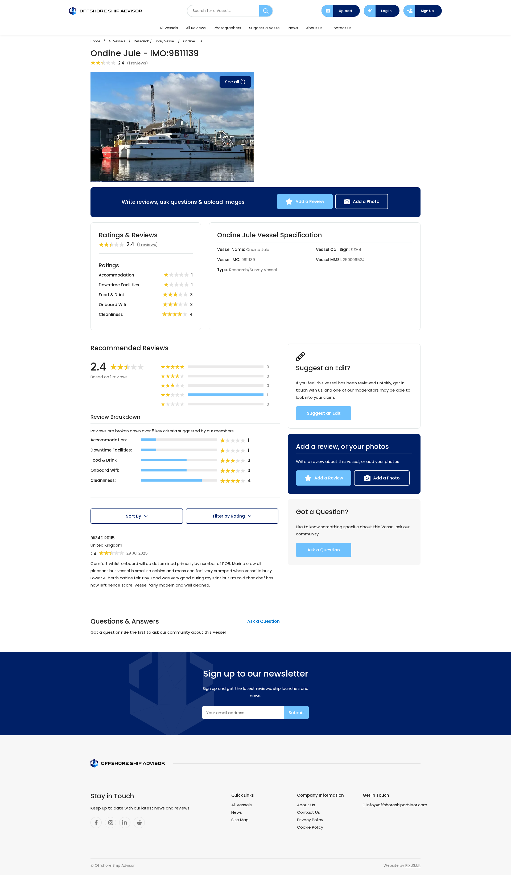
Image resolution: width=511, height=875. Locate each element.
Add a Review (309, 201)
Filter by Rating (229, 516)
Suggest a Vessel (265, 28)
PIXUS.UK (413, 865)
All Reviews (196, 28)
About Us (314, 28)
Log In (386, 10)
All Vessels (168, 28)
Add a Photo (366, 201)
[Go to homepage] (105, 11)
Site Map (240, 820)
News (293, 28)
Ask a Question (263, 621)
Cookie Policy (310, 827)
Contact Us (341, 28)
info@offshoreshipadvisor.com (396, 805)
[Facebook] (96, 822)
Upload (345, 10)
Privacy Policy (310, 820)
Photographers (227, 28)
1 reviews (137, 63)
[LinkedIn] (124, 822)
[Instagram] (110, 822)
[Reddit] (139, 822)
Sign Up (427, 10)
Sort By (133, 516)
